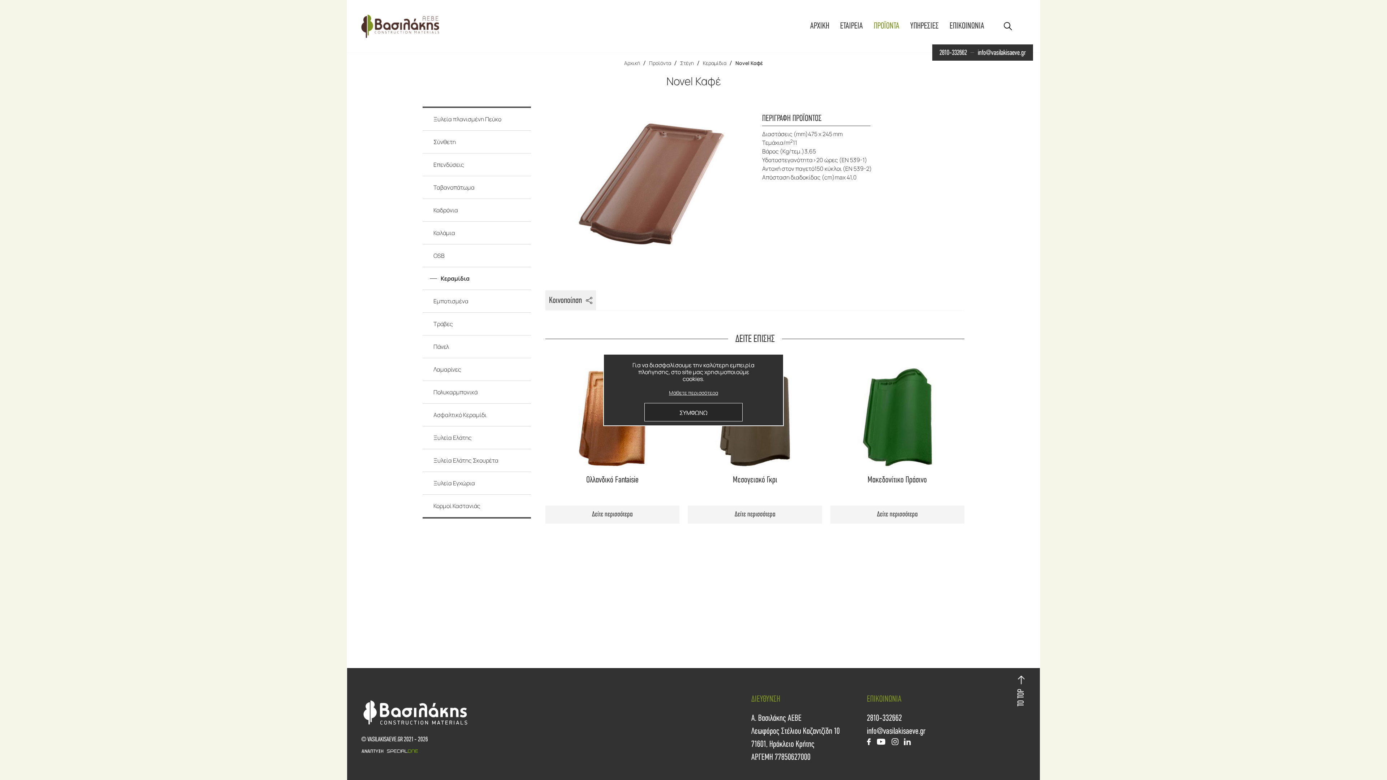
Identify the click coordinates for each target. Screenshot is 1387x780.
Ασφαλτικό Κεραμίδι (460, 415)
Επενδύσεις (448, 165)
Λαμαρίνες (447, 369)
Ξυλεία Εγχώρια (454, 483)
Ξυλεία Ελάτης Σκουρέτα (465, 460)
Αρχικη (819, 26)
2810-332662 (953, 52)
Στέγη (687, 63)
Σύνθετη (444, 142)
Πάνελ (441, 347)
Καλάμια (444, 233)
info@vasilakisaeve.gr (1002, 52)
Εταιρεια (851, 26)
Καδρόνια (445, 210)
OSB (439, 256)
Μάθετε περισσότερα (693, 393)
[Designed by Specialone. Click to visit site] (527, 751)
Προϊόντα (660, 63)
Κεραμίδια (714, 63)
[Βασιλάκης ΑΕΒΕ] (400, 26)
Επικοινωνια (967, 26)
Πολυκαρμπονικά (455, 392)
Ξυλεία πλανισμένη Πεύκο (467, 119)
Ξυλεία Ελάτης (452, 438)
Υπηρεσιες (924, 26)
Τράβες (443, 324)
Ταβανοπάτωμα (454, 187)
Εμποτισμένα (450, 301)
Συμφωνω (693, 413)
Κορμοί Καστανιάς (456, 506)
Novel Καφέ (749, 63)
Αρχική (632, 63)
